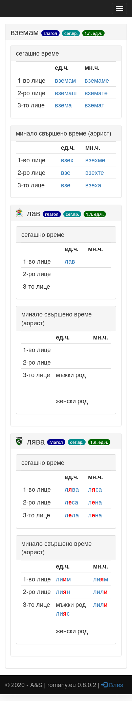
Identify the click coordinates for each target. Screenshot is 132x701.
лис (63, 613)
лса (95, 488)
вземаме (97, 80)
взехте (94, 172)
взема (63, 104)
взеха (93, 184)
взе (65, 172)
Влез (115, 684)
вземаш (65, 92)
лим (63, 578)
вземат (94, 104)
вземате (96, 92)
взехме (95, 159)
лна (95, 501)
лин (63, 591)
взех (67, 159)
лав (70, 260)
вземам (65, 80)
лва (72, 488)
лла (72, 514)
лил (100, 591)
